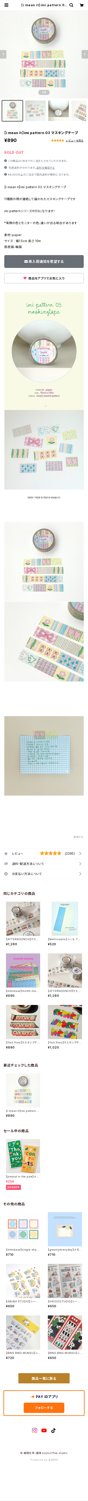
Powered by (39, 1459)
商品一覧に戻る (44, 1378)
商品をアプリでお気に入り (46, 278)
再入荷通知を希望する (46, 261)
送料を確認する (45, 167)
